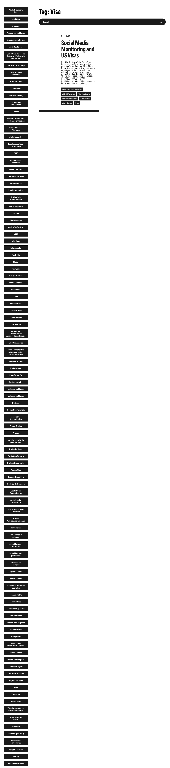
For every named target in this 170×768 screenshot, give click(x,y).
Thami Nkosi (15, 602)
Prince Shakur (16, 426)
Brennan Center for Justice (72, 89)
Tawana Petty (16, 578)
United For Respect (16, 659)
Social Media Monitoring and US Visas (77, 49)
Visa (16, 687)
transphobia (16, 636)
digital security (15, 137)
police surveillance (16, 389)
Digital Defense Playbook (16, 129)
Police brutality (16, 382)
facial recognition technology (15, 145)
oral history (16, 324)
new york (16, 269)
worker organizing (16, 733)
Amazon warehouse (16, 40)
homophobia (16, 183)
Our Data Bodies (16, 343)
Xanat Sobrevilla (16, 750)
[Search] (161, 22)
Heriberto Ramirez (16, 176)
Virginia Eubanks (16, 680)
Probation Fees (15, 449)
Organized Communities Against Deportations (15, 333)
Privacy (16, 433)
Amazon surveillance (16, 33)
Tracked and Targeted (15, 622)
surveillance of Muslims (15, 545)
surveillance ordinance (16, 563)
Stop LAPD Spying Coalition (16, 510)
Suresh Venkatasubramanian (15, 519)
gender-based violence (16, 161)
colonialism (16, 88)
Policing (15, 403)
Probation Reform (16, 456)
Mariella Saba (16, 220)
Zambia (16, 757)
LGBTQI (16, 213)
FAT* (16, 153)
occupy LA (16, 289)
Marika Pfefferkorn (16, 227)
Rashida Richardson (16, 484)
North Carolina (15, 283)
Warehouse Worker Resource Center (16, 709)
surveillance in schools (16, 536)
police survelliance (16, 396)
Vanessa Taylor (15, 666)
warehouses (16, 701)
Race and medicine (16, 477)
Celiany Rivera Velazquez (16, 73)
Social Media (85, 98)
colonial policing (16, 95)
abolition (16, 19)
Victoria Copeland (16, 673)
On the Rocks (16, 310)
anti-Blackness (15, 47)
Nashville (16, 255)
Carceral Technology (16, 65)
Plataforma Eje (15, 375)
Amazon (16, 26)
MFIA (16, 234)
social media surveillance (15, 501)
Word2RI (16, 726)
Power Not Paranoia (16, 410)
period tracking (16, 361)
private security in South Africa (16, 441)
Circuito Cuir (16, 81)
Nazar (15, 262)
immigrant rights (15, 190)
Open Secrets (16, 317)
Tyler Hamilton (15, 652)
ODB (16, 296)
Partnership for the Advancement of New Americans (16, 352)
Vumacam (15, 694)
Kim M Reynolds (16, 206)
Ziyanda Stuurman (16, 763)
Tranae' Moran (16, 629)
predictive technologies (16, 418)
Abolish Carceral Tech (16, 11)
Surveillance (16, 528)
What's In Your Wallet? (16, 718)
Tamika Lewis (16, 572)
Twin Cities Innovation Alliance (15, 644)
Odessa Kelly (16, 303)
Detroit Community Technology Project (16, 119)
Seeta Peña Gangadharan (16, 492)
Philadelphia (15, 368)
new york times (16, 276)
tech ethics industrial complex (16, 586)
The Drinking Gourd (16, 609)
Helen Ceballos (15, 169)
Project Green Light (15, 463)
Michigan (16, 241)
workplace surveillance (16, 741)
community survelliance (16, 103)
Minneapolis (16, 248)
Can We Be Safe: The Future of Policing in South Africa (16, 56)
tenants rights (16, 595)
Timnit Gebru (16, 615)
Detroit (16, 111)
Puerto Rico (16, 470)
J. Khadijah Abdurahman (16, 198)
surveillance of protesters (15, 554)
